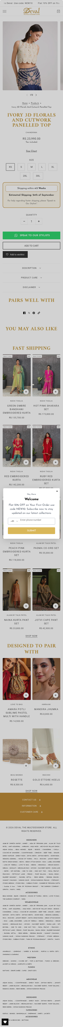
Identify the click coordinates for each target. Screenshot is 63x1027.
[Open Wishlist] (5, 1022)
